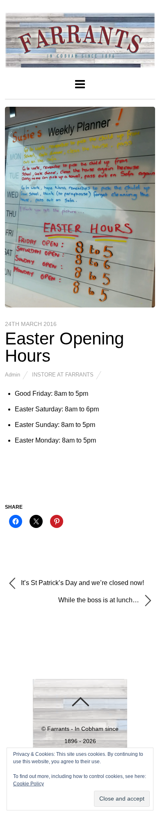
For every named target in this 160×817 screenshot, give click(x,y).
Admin (12, 375)
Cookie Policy (28, 784)
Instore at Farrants (63, 375)
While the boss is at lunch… (99, 600)
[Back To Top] (80, 701)
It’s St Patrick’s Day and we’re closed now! (81, 582)
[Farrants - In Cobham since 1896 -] (80, 63)
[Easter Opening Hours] (80, 305)
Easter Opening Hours (64, 347)
